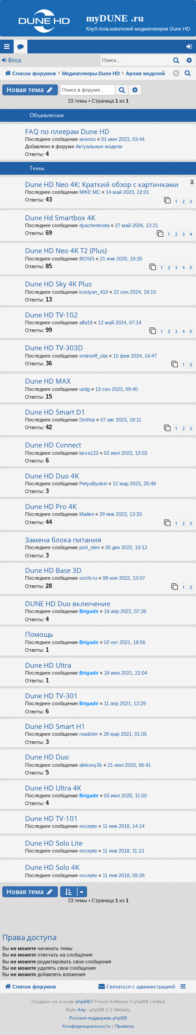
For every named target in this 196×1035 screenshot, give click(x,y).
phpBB (83, 1001)
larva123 (88, 453)
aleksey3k (90, 765)
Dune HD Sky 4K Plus (58, 283)
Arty (81, 1009)
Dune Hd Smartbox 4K (60, 217)
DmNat (87, 419)
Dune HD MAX (48, 380)
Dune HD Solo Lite (54, 843)
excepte (88, 826)
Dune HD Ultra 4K (53, 787)
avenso (87, 139)
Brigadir (88, 611)
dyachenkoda (94, 225)
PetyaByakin (93, 483)
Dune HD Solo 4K (52, 867)
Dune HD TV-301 (51, 695)
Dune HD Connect (53, 444)
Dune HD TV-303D (54, 347)
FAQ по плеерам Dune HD (67, 131)
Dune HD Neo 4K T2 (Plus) (66, 250)
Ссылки (9, 48)
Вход (14, 60)
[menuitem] (188, 73)
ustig (84, 389)
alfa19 (86, 322)
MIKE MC (89, 192)
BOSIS (86, 258)
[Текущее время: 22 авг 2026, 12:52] (176, 73)
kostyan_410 (93, 292)
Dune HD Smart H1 (55, 726)
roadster (88, 734)
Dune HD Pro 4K (51, 506)
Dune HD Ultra (48, 665)
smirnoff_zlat (93, 356)
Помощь (39, 634)
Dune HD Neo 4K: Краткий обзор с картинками (102, 184)
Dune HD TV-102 (51, 314)
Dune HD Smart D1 (55, 411)
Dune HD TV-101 (51, 818)
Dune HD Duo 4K (52, 475)
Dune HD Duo (47, 756)
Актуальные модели (99, 146)
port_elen (89, 547)
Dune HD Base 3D (53, 570)
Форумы (22, 48)
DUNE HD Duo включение (67, 603)
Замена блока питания (63, 539)
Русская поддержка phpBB (98, 1017)
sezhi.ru (88, 578)
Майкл (86, 514)
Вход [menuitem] (191, 48)
